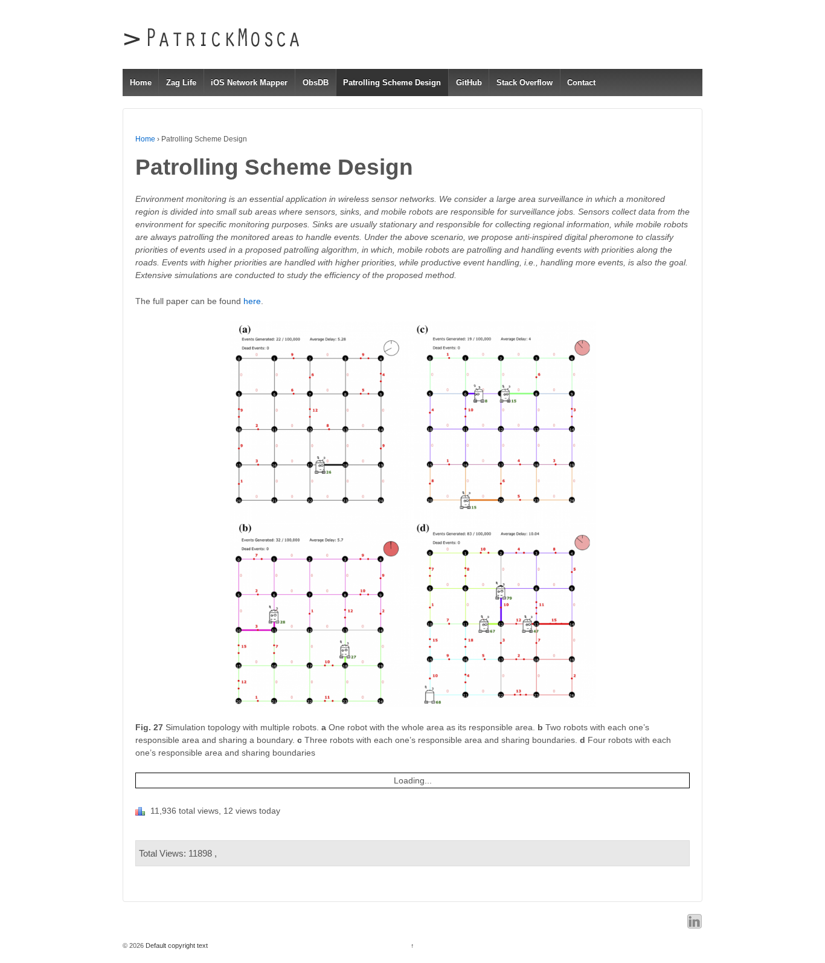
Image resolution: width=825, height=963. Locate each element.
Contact (581, 82)
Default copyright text (176, 945)
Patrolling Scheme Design (392, 82)
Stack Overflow (524, 82)
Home (141, 82)
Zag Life (181, 82)
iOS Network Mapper (249, 82)
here (252, 301)
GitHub (469, 82)
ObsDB (316, 82)
